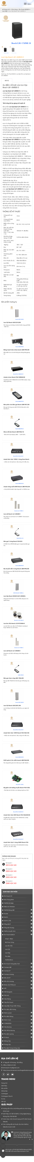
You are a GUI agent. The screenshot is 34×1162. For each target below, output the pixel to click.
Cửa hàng (14, 9)
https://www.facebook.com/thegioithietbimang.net (18, 1070)
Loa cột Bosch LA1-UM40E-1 (12, 514)
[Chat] (3, 1152)
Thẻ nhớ (6, 995)
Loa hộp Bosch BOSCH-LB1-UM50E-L (15, 596)
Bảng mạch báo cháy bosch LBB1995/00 (16, 350)
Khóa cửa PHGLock (10, 985)
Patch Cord (7, 1020)
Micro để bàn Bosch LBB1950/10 (14, 432)
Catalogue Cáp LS (6, 1096)
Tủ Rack (6, 1037)
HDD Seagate (8, 992)
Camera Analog (9, 974)
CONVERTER (7, 1023)
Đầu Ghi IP (7, 978)
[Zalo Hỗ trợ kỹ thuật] (3, 1148)
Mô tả (7, 80)
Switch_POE (7, 920)
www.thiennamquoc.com (21, 1151)
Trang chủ (7, 9)
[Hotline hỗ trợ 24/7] (3, 1157)
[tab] (6, 80)
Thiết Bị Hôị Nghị (8, 903)
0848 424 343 (11, 883)
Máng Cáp (7, 1041)
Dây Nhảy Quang (9, 1030)
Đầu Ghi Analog (9, 981)
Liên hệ (3, 1101)
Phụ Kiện (7, 956)
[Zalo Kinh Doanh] (3, 1143)
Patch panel (7, 1013)
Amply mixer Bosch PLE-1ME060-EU (14, 377)
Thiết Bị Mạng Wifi (9, 910)
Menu (29, 4)
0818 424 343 (11, 865)
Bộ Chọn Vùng (9, 942)
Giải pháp (4, 1091)
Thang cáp (7, 1044)
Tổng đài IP (7, 924)
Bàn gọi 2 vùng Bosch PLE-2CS (13, 541)
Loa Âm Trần (9, 946)
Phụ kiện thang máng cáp (12, 1048)
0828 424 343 (11, 871)
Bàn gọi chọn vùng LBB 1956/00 (14, 678)
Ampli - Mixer (9, 939)
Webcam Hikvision (9, 906)
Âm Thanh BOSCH (24, 9)
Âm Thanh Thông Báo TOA (12, 964)
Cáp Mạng (7, 999)
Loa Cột (7, 949)
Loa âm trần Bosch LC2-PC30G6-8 (14, 623)
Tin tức (3, 1099)
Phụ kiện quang (9, 1034)
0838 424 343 (11, 877)
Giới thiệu (4, 1085)
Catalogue (4, 1093)
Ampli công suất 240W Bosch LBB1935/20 (17, 486)
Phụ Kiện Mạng (8, 1016)
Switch (6, 917)
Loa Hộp (4, 11)
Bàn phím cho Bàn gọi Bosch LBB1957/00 (16, 404)
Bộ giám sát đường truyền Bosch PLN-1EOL (17, 787)
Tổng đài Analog (9, 927)
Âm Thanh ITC (8, 896)
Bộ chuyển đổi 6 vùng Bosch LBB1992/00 (16, 569)
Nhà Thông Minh (9, 899)
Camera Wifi (7, 967)
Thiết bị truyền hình (9, 931)
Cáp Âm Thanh (8, 1002)
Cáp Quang (7, 1027)
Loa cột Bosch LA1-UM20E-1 (12, 651)
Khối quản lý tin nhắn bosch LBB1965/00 (16, 760)
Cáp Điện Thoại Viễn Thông (12, 1006)
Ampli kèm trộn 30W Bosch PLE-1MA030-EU (17, 815)
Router (6, 913)
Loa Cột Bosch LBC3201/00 (12, 705)
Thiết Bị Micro (9, 960)
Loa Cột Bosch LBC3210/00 (12, 322)
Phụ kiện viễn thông (10, 1009)
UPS (5, 988)
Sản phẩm (4, 1088)
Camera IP (7, 971)
